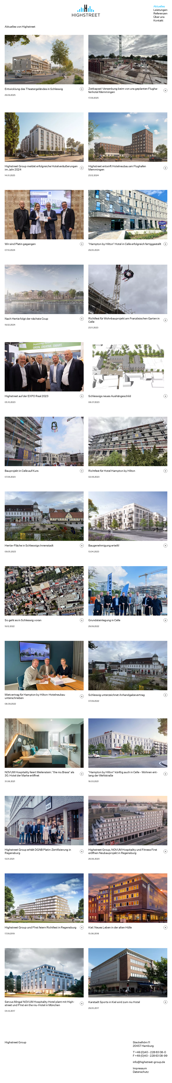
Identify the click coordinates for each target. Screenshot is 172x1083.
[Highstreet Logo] (86, 11)
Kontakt (158, 20)
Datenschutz (140, 1072)
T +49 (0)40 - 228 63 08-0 (149, 1052)
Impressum (140, 1068)
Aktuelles (159, 6)
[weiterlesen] (82, 89)
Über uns (158, 17)
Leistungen (160, 10)
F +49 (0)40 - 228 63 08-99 (150, 1055)
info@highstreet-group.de (149, 1062)
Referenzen (160, 13)
